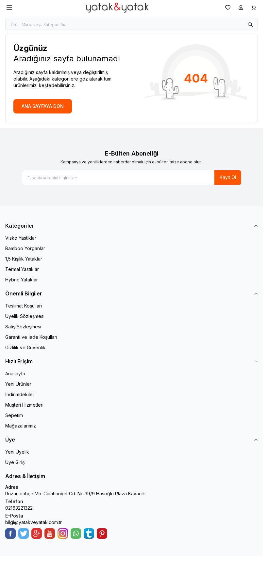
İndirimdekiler (19, 394)
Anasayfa (15, 373)
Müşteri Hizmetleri (24, 405)
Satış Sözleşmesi (23, 326)
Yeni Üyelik (17, 452)
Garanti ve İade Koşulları (31, 337)
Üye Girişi (15, 462)
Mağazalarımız (20, 425)
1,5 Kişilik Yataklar (23, 259)
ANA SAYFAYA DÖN (43, 106)
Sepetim (14, 415)
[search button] (250, 24)
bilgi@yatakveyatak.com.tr (33, 522)
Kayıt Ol (228, 177)
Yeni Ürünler (18, 384)
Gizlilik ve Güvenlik (25, 347)
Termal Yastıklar (22, 269)
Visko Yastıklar (20, 238)
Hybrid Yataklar (21, 279)
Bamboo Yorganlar (25, 248)
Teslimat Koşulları (23, 305)
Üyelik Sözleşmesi (24, 316)
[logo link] (117, 8)
